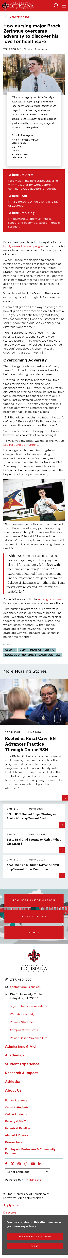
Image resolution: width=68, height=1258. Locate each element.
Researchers (13, 1142)
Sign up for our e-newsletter (29, 1006)
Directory (10, 1212)
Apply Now (11, 1205)
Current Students (16, 1107)
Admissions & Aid (20, 1046)
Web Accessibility (22, 1014)
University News (19, 16)
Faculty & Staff (15, 1121)
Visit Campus (34, 916)
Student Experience (22, 1064)
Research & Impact (21, 1073)
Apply (34, 932)
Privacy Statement (23, 1022)
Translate (34, 1179)
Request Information (34, 900)
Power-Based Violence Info (28, 1037)
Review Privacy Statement (35, 1236)
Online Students (16, 1114)
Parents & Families (18, 1128)
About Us (13, 1090)
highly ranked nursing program (24, 246)
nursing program (49, 599)
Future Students (16, 1100)
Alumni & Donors (16, 1135)
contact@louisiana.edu (25, 986)
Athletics (13, 1081)
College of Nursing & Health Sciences (32, 654)
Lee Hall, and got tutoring (20, 444)
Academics (14, 1055)
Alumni (10, 649)
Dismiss (35, 1246)
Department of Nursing (36, 649)
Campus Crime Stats (24, 1030)
